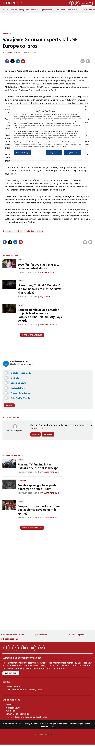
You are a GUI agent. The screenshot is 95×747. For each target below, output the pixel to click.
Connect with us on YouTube (33, 648)
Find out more (10, 673)
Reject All (54, 153)
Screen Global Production (17, 713)
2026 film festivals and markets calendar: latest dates (38, 266)
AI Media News (13, 707)
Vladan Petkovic (13, 52)
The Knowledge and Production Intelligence (26, 717)
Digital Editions (10, 639)
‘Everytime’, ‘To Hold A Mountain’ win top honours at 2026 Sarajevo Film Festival (39, 289)
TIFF (7, 10)
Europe (9, 231)
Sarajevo (7, 33)
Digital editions (46, 10)
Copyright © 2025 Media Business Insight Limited (68, 723)
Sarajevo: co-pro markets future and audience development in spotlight (39, 510)
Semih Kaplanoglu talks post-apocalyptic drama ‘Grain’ (37, 487)
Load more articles (32, 335)
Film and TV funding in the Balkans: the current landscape (38, 466)
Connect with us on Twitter (15, 647)
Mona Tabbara (49, 324)
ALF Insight (11, 710)
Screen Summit (13, 686)
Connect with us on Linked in (24, 648)
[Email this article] (23, 61)
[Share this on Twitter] (12, 61)
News (21, 260)
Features (22, 481)
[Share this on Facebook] (7, 61)
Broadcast (10, 704)
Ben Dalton (48, 272)
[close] (89, 56)
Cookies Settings (22, 153)
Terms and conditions (11, 723)
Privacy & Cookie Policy (34, 723)
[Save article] (88, 61)
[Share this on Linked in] (18, 61)
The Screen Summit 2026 (66, 10)
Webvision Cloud (54, 734)
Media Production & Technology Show (24, 689)
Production (29, 231)
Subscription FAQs (47, 727)
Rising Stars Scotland (28, 10)
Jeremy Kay (47, 296)
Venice (14, 10)
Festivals (18, 231)
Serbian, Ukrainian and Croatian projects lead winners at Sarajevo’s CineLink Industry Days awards (40, 315)
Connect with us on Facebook (6, 648)
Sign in (55, 56)
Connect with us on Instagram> (41, 648)
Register (48, 434)
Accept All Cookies (72, 153)
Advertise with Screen (13, 635)
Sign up (9, 405)
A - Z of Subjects (76, 635)
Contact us (42, 635)
